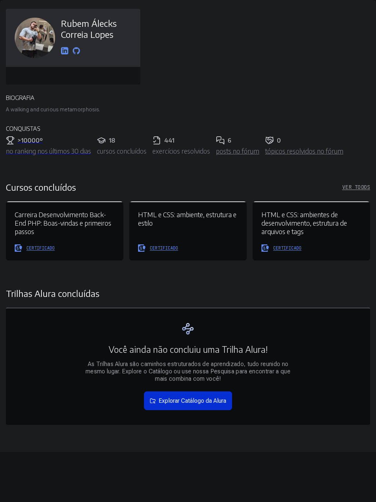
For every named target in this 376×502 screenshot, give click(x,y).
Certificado (40, 248)
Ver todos (356, 187)
